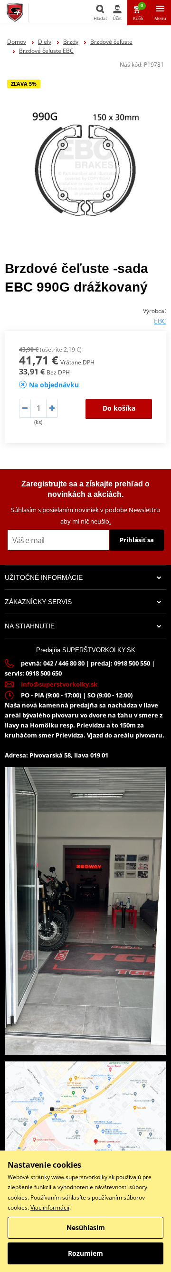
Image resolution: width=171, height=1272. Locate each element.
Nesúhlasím (85, 1227)
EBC (160, 320)
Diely (44, 42)
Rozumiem (85, 1253)
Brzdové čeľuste (111, 42)
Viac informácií (49, 1207)
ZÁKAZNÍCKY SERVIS (38, 602)
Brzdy (70, 42)
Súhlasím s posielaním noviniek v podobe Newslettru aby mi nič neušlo (85, 515)
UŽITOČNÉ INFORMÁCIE (44, 577)
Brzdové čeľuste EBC (46, 51)
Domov (16, 42)
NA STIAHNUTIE (30, 626)
